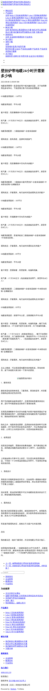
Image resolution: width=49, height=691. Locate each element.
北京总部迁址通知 (12, 593)
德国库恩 (9, 56)
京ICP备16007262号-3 (17, 681)
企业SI (17, 49)
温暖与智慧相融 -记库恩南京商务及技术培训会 (24, 596)
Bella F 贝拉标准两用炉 (19, 15)
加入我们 (9, 39)
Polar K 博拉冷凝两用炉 (30, 20)
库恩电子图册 (10, 51)
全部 (7, 15)
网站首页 (9, 11)
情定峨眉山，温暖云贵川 (15, 603)
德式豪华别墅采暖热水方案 (24, 32)
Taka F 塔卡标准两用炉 (28, 23)
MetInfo (13, 689)
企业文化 (32, 56)
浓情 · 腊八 (9, 600)
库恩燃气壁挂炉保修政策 (15, 598)
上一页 (22, 563)
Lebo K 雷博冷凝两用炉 (14, 18)
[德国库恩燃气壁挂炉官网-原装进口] (24, 3)
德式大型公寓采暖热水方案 (16, 644)
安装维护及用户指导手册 (15, 47)
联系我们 (40, 56)
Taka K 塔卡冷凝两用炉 (14, 632)
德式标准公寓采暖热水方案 (20, 30)
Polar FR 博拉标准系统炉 (15, 622)
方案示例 (39, 32)
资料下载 (9, 42)
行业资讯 (28, 37)
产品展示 (9, 13)
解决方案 (9, 27)
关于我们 (9, 54)
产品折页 (43, 49)
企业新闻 (13, 37)
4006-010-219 (6, 672)
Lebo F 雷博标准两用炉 (37, 15)
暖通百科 (21, 37)
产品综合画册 (26, 49)
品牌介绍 (17, 56)
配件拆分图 (10, 49)
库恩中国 (24, 56)
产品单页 (35, 49)
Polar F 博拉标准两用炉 (34, 18)
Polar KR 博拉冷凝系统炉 (15, 627)
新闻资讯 (9, 35)
